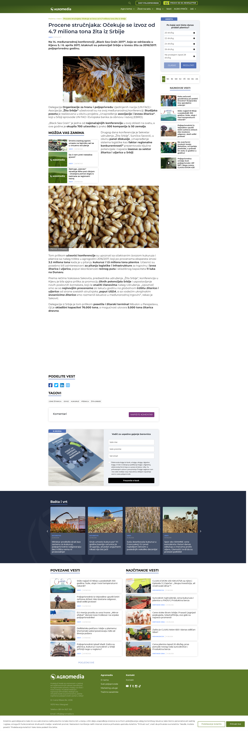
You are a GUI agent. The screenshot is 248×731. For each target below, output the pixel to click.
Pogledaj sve (86, 662)
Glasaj (172, 65)
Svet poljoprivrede (148, 3)
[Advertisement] (103, 342)
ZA (197, 79)
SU (180, 79)
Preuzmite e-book (131, 480)
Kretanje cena (158, 605)
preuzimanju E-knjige (135, 469)
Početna (51, 19)
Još (191, 9)
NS (168, 79)
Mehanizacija (158, 590)
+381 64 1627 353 (64, 709)
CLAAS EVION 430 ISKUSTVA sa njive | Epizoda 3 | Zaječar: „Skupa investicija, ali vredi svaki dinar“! (173, 583)
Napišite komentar (141, 414)
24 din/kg (169, 43)
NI (172, 79)
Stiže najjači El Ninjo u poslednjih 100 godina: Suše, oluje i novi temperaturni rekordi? (97, 583)
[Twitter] (56, 385)
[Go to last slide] (47, 531)
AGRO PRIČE (181, 9)
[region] (124, 723)
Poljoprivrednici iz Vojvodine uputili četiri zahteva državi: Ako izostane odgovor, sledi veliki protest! (98, 599)
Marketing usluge (109, 688)
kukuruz (75, 401)
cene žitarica (55, 401)
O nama (105, 680)
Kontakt (130, 680)
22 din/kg (169, 38)
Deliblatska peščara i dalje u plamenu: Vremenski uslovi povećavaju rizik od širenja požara (97, 630)
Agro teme (126, 9)
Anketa (169, 19)
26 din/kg (169, 49)
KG (192, 79)
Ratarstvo (56, 535)
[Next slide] (201, 531)
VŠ (184, 79)
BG (163, 79)
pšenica (85, 401)
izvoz (66, 401)
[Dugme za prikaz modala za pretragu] (130, 3)
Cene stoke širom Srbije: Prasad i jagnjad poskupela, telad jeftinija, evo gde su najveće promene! (174, 615)
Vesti (168, 9)
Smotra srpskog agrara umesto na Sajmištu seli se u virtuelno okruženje (81, 143)
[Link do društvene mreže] (127, 686)
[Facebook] (50, 385)
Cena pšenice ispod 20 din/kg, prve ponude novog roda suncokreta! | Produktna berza (170, 646)
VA (188, 79)
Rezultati (188, 65)
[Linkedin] (62, 385)
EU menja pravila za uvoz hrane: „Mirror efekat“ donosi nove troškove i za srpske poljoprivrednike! (98, 615)
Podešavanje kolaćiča (211, 724)
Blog (158, 9)
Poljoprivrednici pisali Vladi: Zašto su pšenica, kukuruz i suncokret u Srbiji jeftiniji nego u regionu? (96, 646)
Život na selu (144, 9)
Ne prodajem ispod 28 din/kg (175, 56)
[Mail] (68, 385)
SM (176, 79)
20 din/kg (169, 32)
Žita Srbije (96, 401)
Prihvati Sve (235, 724)
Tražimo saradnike (109, 692)
